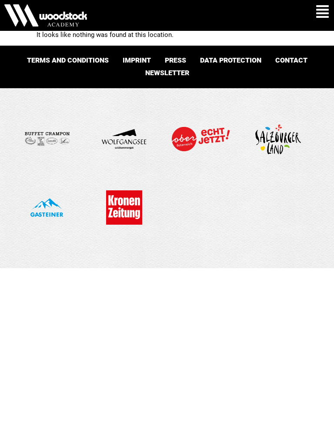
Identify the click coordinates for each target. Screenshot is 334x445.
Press (175, 60)
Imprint (137, 60)
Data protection (230, 60)
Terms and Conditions (68, 60)
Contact (291, 60)
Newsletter (167, 73)
